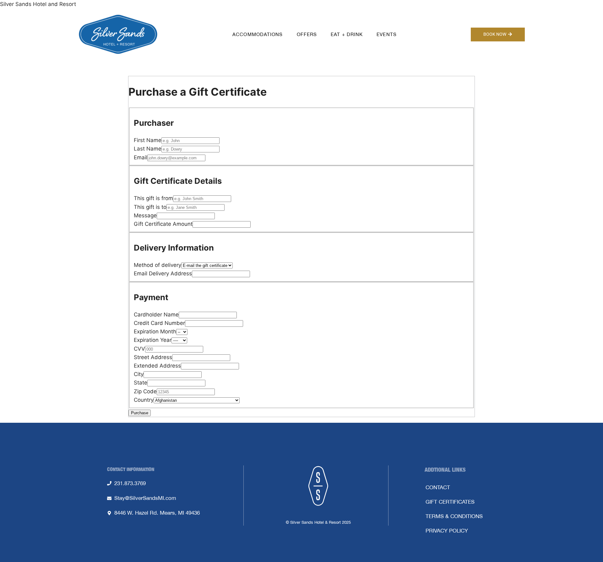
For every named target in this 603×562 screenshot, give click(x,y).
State (140, 382)
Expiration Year (152, 340)
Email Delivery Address (163, 273)
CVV (139, 349)
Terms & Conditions (454, 516)
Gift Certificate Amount (163, 224)
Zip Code (145, 391)
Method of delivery (157, 265)
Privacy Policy (447, 531)
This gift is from (153, 198)
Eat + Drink (347, 34)
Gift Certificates (450, 502)
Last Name (147, 149)
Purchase (139, 413)
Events (387, 34)
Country (144, 400)
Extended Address (157, 366)
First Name (147, 140)
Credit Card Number (159, 323)
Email (140, 157)
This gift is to (150, 207)
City (139, 374)
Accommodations (257, 34)
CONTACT (438, 487)
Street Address (153, 357)
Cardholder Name (156, 314)
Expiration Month (155, 331)
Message (145, 215)
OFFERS (307, 34)
